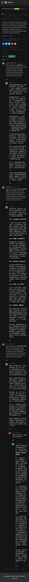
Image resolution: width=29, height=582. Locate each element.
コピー (24, 8)
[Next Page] (26, 569)
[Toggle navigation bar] (2, 2)
